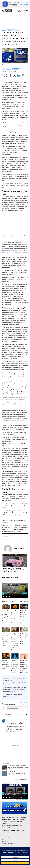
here (13, 696)
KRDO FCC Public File (8, 821)
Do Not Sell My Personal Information (12, 825)
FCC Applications (20, 819)
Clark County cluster (10, 235)
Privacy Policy (15, 817)
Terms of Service (6, 817)
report (25, 731)
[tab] (7, 714)
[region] (15, 741)
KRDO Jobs (11, 819)
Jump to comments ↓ (7, 541)
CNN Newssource (7, 69)
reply (7, 731)
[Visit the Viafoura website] (24, 779)
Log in (21, 702)
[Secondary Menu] (4, 10)
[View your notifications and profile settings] (26, 714)
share (21, 731)
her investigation (11, 250)
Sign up (25, 702)
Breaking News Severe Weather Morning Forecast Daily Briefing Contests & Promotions (8, 839)
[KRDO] (9, 10)
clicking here (14, 691)
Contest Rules (6, 827)
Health (14, 535)
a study (10, 392)
